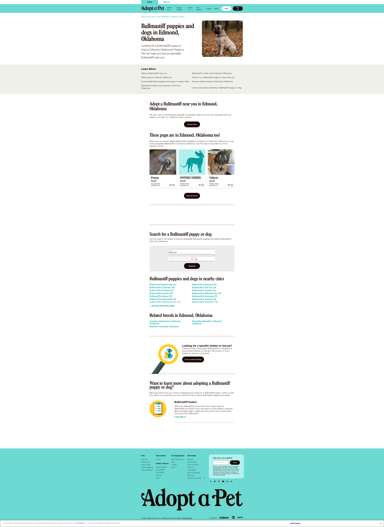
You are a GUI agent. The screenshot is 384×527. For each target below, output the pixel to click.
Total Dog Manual (147, 467)
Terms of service (192, 464)
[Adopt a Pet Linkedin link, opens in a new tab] (231, 481)
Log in (158, 478)
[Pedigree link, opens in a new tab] (233, 517)
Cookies (190, 467)
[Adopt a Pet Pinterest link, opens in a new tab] (219, 481)
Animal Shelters (161, 467)
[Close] (381, 523)
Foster (208, 8)
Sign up (237, 8)
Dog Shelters (160, 470)
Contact (174, 464)
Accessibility (191, 470)
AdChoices (191, 475)
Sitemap (190, 459)
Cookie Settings (187, 518)
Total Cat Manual (147, 470)
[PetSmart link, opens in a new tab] (224, 517)
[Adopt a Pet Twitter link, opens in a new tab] (215, 481)
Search (192, 266)
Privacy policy (192, 462)
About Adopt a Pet (177, 459)
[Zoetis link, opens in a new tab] (240, 517)
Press (173, 467)
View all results (192, 196)
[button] (170, 185)
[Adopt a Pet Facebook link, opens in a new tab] (211, 481)
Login (226, 8)
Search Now (192, 124)
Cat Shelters (160, 472)
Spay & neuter (146, 464)
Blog (172, 462)
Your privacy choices (194, 478)
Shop (216, 8)
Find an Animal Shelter (193, 359)
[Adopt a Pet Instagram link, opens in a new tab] (228, 481)
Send (235, 462)
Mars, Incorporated (193, 473)
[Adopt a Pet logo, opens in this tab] (192, 501)
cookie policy (80, 523)
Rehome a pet (145, 462)
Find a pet (144, 459)
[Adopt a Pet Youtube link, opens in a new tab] (224, 481)
